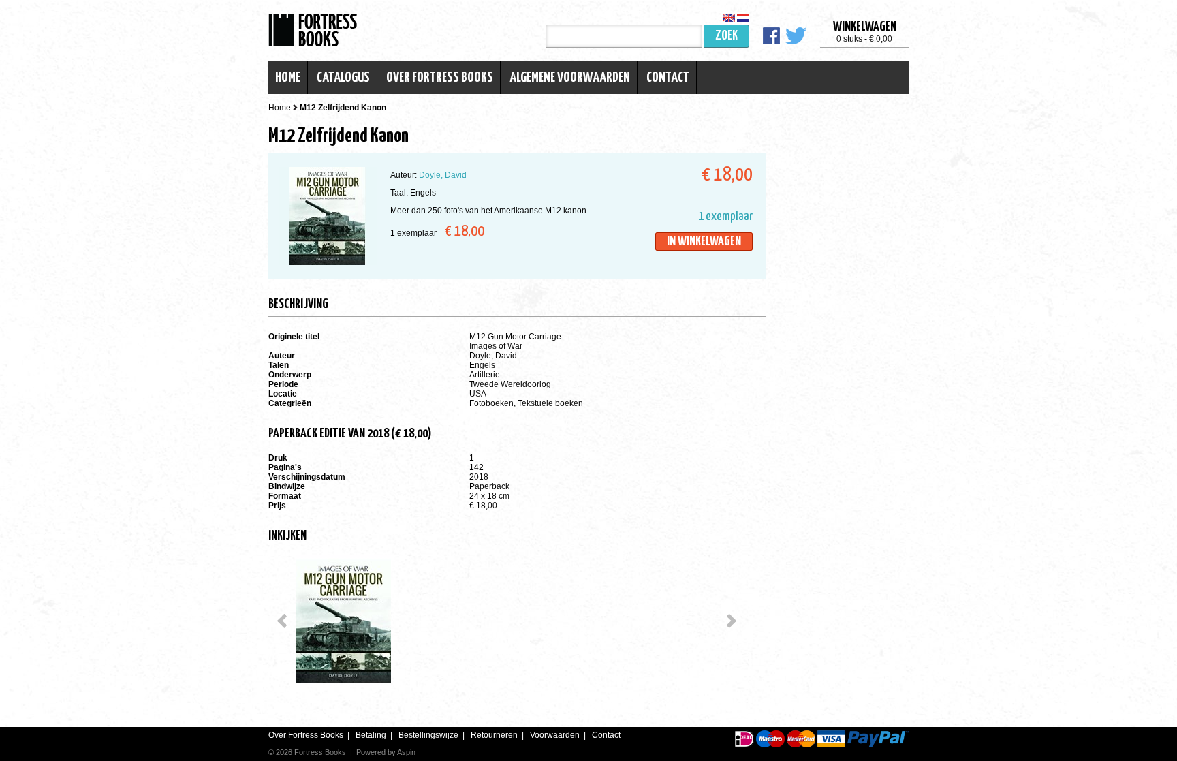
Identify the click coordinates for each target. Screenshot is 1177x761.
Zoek (726, 35)
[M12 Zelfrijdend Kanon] (343, 621)
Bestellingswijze (428, 735)
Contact (667, 77)
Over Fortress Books (439, 77)
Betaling (371, 735)
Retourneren (494, 735)
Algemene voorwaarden (569, 77)
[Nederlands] (743, 18)
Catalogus (343, 77)
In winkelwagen (704, 241)
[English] (729, 18)
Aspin (406, 752)
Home (287, 77)
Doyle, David (443, 175)
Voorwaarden (555, 735)
